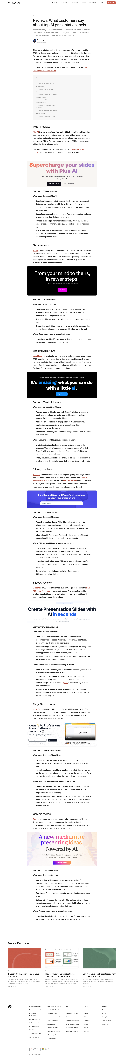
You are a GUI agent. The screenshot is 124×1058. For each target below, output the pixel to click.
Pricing (84, 3)
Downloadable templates (72, 1020)
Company (104, 1006)
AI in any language (34, 1026)
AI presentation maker (35, 1006)
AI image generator (52, 1028)
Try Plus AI (111, 3)
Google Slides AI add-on (53, 1010)
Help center (87, 1017)
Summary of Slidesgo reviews (46, 100)
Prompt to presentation (35, 1010)
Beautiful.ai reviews (41, 92)
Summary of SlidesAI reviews (46, 105)
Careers (104, 1010)
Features (52, 3)
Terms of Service (106, 1020)
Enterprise (86, 1010)
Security (104, 1013)
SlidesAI (36, 587)
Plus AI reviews (40, 81)
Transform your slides (35, 1033)
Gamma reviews (40, 113)
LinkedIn (86, 1024)
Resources (74, 3)
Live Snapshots (51, 1038)
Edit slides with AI (34, 1030)
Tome (35, 250)
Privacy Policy (105, 1017)
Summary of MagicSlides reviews (47, 111)
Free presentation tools (72, 1013)
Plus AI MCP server (52, 1020)
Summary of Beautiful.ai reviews (47, 94)
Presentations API (52, 1013)
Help (102, 3)
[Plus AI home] (14, 3)
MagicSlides (38, 709)
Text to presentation (34, 1023)
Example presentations (72, 1028)
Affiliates (86, 1013)
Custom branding (34, 1037)
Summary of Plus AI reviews (46, 84)
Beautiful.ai (37, 355)
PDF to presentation (34, 1019)
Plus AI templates (70, 1017)
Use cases (63, 3)
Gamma (36, 819)
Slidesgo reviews (41, 97)
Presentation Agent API (53, 1017)
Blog (67, 1006)
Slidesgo (36, 474)
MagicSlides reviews (42, 108)
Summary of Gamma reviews (46, 116)
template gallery (70, 480)
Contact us (86, 1020)
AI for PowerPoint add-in (54, 1006)
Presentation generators (72, 1024)
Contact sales (93, 3)
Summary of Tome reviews (45, 89)
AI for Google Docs (52, 1035)
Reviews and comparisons (72, 1031)
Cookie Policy (105, 1024)
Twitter (86, 1028)
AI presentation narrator (53, 1031)
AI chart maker (51, 1024)
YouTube (86, 1031)
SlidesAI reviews (41, 102)
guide (65, 682)
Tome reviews (40, 86)
